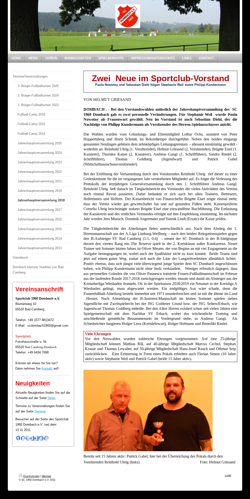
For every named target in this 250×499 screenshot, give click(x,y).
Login (228, 475)
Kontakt (47, 368)
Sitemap (46, 476)
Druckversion (31, 476)
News (51, 398)
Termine (40, 411)
